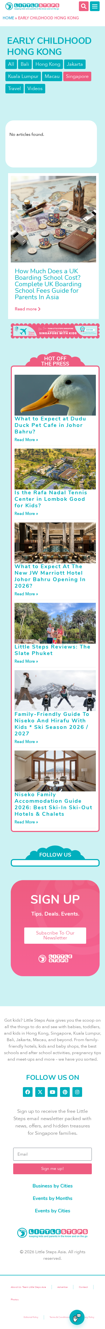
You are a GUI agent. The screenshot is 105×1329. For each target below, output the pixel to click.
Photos (15, 1299)
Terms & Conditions (60, 1317)
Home (8, 18)
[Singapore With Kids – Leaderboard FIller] (55, 331)
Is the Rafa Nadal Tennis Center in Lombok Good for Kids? (51, 499)
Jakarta (75, 64)
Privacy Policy (87, 1317)
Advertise (62, 1287)
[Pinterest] (65, 1092)
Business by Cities (53, 1186)
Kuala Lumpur (23, 76)
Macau (52, 76)
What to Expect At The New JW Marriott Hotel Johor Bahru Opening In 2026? (50, 576)
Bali (25, 64)
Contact (83, 1287)
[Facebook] (28, 1092)
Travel (14, 88)
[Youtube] (52, 1092)
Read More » (26, 439)
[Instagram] (77, 1092)
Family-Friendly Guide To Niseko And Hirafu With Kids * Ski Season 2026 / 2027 (52, 723)
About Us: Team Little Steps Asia (28, 1287)
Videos (35, 88)
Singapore (77, 76)
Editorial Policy (31, 1317)
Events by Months (52, 1198)
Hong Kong (48, 64)
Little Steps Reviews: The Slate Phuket (53, 650)
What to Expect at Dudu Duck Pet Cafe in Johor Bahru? (50, 425)
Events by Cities (52, 1211)
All (11, 64)
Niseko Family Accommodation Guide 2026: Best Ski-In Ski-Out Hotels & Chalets (53, 804)
